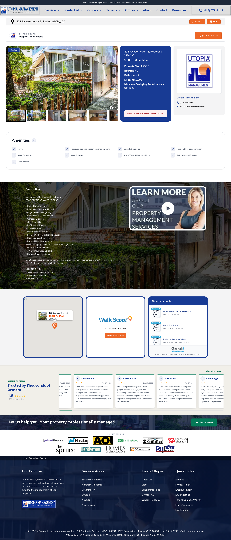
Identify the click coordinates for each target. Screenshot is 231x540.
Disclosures (181, 510)
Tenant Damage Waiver (188, 499)
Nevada (86, 499)
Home (25, 458)
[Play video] (167, 208)
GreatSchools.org (174, 354)
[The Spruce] (66, 449)
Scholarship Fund (151, 489)
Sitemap (179, 479)
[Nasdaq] (78, 441)
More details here (115, 335)
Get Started (206, 422)
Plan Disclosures (184, 505)
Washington (88, 489)
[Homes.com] (140, 449)
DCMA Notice (182, 494)
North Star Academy (171, 325)
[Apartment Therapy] (178, 441)
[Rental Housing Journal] (165, 449)
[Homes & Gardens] (115, 449)
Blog (144, 484)
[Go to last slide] (10, 76)
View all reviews (213, 371)
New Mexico (88, 505)
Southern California (92, 479)
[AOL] (103, 441)
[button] (214, 21)
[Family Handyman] (91, 449)
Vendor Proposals (151, 499)
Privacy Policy (182, 484)
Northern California (92, 484)
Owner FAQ (148, 494)
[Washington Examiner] (153, 441)
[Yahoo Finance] (53, 441)
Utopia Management (188, 97)
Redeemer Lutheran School (174, 339)
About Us (147, 479)
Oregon (86, 494)
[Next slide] (113, 76)
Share (197, 21)
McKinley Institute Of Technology (177, 311)
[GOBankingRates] (128, 441)
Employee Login (183, 489)
